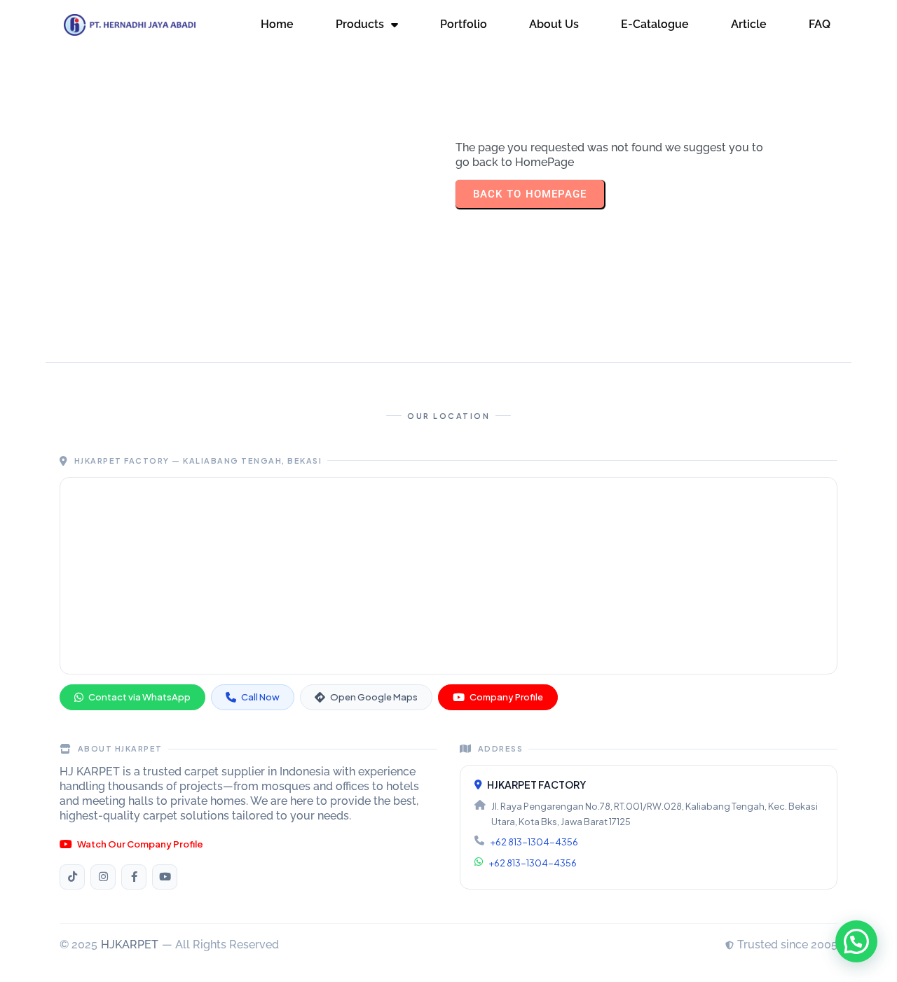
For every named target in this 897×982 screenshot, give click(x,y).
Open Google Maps (374, 697)
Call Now (260, 697)
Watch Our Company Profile (140, 844)
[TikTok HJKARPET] (72, 877)
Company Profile (506, 697)
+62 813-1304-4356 (534, 842)
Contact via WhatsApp (139, 697)
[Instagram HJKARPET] (103, 877)
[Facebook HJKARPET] (133, 877)
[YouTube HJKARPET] (164, 877)
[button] (856, 941)
